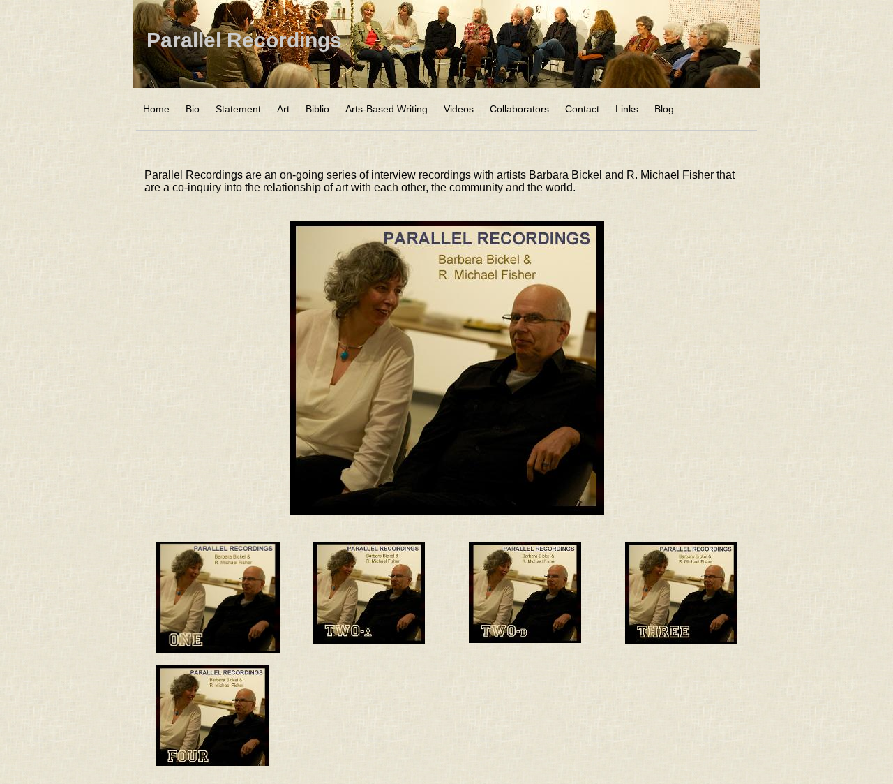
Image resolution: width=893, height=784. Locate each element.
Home (156, 108)
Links (626, 108)
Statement (238, 108)
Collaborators (519, 108)
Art (283, 108)
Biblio (317, 108)
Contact (582, 108)
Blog (664, 108)
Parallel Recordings (244, 40)
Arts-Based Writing (386, 108)
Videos (459, 108)
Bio (193, 108)
